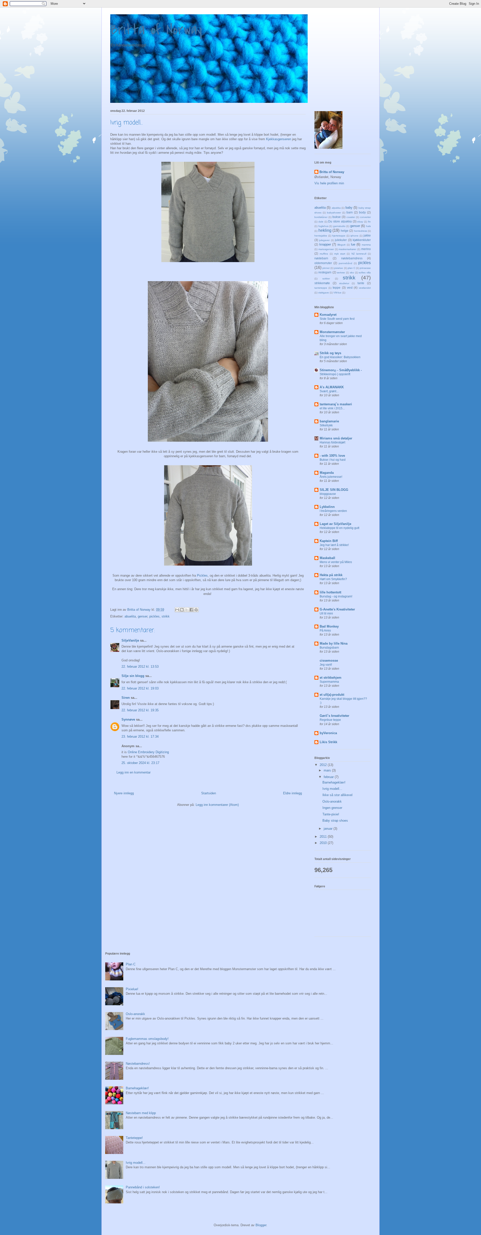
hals (368, 226)
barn (349, 212)
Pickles (202, 575)
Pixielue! (132, 989)
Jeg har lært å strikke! (334, 545)
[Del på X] (186, 609)
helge (344, 230)
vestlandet (365, 287)
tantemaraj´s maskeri (336, 404)
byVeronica (328, 733)
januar (328, 828)
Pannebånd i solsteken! (143, 1187)
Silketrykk (326, 425)
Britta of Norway (156, 30)
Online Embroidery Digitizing (149, 752)
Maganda (327, 473)
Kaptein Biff (329, 541)
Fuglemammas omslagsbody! (147, 1039)
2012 (324, 765)
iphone (354, 235)
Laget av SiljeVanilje (335, 524)
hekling (324, 230)
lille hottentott (330, 592)
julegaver (324, 240)
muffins (324, 253)
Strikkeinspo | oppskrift (335, 374)
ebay (360, 221)
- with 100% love (332, 455)
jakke (367, 235)
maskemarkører (347, 249)
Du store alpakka (340, 221)
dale (320, 221)
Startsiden (208, 793)
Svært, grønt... (329, 391)
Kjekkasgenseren (278, 139)
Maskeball (327, 558)
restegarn (324, 272)
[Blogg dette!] (181, 609)
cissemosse (329, 660)
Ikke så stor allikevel (337, 795)
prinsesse (365, 268)
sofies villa (365, 272)
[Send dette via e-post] (177, 609)
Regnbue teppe (330, 720)
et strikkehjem (330, 677)
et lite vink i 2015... (332, 408)
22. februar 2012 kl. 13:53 (140, 666)
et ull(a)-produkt (332, 695)
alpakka (336, 207)
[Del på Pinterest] (196, 609)
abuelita (130, 616)
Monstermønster (332, 332)
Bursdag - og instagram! (336, 596)
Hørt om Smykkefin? (333, 579)
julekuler (341, 240)
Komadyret (328, 315)
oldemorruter (323, 263)
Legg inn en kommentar (133, 772)
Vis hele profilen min (329, 183)
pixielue (338, 268)
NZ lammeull (358, 253)
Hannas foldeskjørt (332, 442)
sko (352, 272)
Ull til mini (326, 613)
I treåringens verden (333, 511)
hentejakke (320, 235)
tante (360, 283)
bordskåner (320, 217)
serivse (341, 272)
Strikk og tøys (330, 353)
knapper (325, 244)
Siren (126, 698)
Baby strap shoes (335, 820)
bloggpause (328, 494)
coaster (350, 217)
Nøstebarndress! (138, 1063)
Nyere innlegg (124, 793)
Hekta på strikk (331, 575)
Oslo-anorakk (332, 801)
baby (348, 207)
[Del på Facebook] (191, 609)
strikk (166, 616)
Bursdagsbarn (329, 647)
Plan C (131, 964)
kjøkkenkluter (362, 240)
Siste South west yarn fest (337, 319)
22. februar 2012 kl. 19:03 (140, 688)
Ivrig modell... (332, 789)
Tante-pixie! (330, 814)
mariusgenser (326, 249)
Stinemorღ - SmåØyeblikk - (341, 370)
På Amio (325, 630)
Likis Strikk (328, 742)
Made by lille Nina (333, 643)
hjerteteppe (338, 235)
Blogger (261, 1225)
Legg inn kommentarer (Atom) (217, 805)
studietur (344, 283)
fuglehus (323, 226)
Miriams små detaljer (336, 438)
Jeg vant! (326, 664)
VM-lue (337, 292)
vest (349, 287)
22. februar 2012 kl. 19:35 (140, 710)
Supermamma (329, 681)
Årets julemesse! (331, 477)
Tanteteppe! (134, 1138)
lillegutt (341, 244)
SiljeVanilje (130, 640)
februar (329, 777)
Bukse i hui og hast (332, 459)
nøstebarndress (352, 258)
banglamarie (329, 421)
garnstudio (339, 226)
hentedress (360, 230)
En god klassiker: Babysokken (340, 357)
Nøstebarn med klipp (141, 1113)
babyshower (334, 212)
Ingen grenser (332, 808)
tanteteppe (320, 287)
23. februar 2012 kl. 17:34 (140, 736)
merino (366, 249)
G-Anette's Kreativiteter (337, 609)
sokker (326, 278)
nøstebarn (321, 258)
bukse (336, 216)
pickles (154, 616)
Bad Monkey (329, 626)
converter (365, 217)
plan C (351, 268)
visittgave (323, 292)
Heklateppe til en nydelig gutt (339, 528)
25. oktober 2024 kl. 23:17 (140, 763)
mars (328, 770)
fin (369, 221)
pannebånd (345, 263)
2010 (324, 843)
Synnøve (128, 719)
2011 (324, 836)
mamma (366, 244)
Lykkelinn (327, 507)
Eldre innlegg (292, 793)
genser (142, 616)
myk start (339, 253)
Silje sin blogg (133, 676)
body (362, 212)
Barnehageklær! (333, 782)
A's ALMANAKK (332, 387)
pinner (326, 268)
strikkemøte (322, 283)
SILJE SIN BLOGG (334, 490)
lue (353, 244)
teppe (336, 287)
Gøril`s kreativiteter (334, 716)
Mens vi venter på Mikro (336, 562)
